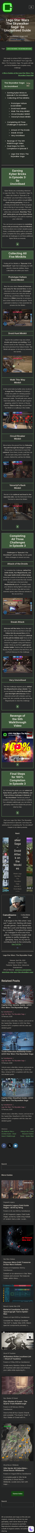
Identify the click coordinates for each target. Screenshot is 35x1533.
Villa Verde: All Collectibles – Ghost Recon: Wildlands (15, 1469)
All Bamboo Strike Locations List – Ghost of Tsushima (17, 1358)
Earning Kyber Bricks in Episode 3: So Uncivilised (17, 93)
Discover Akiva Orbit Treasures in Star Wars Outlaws (17, 1263)
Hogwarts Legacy (9, 1202)
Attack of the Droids (20, 130)
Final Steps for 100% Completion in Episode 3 (17, 147)
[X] (9, 1145)
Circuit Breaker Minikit (20, 114)
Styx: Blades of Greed (10, 1398)
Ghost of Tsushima (9, 1353)
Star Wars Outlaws (9, 1259)
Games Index (17, 1494)
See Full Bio (16, 944)
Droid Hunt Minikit (18, 108)
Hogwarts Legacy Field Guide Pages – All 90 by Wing (16, 1206)
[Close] (28, 84)
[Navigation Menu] (31, 7)
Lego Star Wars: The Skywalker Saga (19, 48)
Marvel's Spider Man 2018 (11, 1306)
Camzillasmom (13, 36)
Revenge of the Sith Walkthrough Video (16, 142)
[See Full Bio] (22, 944)
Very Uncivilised (17, 135)
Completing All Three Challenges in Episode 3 (17, 123)
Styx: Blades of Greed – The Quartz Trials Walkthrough (15, 1402)
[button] (31, 1529)
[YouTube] (17, 948)
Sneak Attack (17, 133)
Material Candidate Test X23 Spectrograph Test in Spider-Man (15, 1311)
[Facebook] (3, 1145)
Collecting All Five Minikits (18, 98)
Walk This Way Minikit (20, 111)
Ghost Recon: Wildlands (11, 1465)
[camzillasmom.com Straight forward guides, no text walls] (7, 7)
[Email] (15, 1145)
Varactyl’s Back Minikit (21, 117)
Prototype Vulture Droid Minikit (19, 104)
